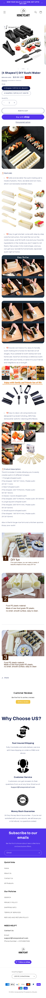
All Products (8, 883)
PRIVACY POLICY (11, 902)
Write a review (23, 702)
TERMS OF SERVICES (12, 912)
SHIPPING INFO (10, 907)
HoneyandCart (19, 992)
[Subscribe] (39, 852)
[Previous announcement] (4, 3)
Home (6, 868)
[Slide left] (18, 69)
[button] (4, 12)
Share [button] (6, 678)
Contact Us (8, 878)
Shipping (4, 80)
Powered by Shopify (30, 992)
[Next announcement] (42, 3)
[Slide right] (27, 69)
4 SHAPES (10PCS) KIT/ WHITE (16, 93)
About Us (7, 873)
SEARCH (7, 897)
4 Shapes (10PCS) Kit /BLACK (16, 88)
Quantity (5, 98)
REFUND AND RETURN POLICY (16, 917)
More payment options (23, 122)
